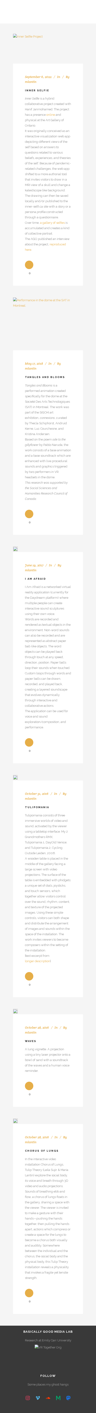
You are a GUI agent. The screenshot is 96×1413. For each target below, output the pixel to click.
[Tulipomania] (15, 777)
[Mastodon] (68, 1398)
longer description (37, 961)
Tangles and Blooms (45, 377)
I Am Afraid (35, 578)
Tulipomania (37, 807)
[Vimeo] (38, 1398)
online (50, 114)
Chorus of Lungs (42, 1150)
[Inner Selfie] (28, 49)
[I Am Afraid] (15, 549)
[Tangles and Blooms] (48, 323)
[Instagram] (28, 1398)
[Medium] (58, 1398)
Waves (30, 1041)
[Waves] (15, 1011)
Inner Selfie (37, 90)
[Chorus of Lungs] (15, 1121)
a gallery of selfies (52, 222)
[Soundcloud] (48, 1398)
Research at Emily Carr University (48, 1340)
